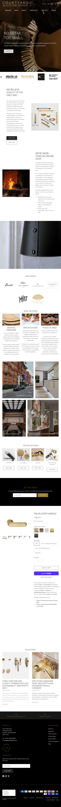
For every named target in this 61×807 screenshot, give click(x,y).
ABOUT (24, 10)
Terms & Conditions (53, 741)
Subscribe (43, 495)
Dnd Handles (39, 521)
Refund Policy (52, 739)
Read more (5, 704)
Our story (11, 138)
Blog (49, 744)
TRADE (53, 10)
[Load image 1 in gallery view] (16, 523)
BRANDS (8, 10)
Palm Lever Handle (45, 513)
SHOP (16, 10)
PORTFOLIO (34, 10)
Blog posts (30, 650)
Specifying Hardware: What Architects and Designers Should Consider (43, 684)
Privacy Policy (52, 736)
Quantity (36, 557)
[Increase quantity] (41, 561)
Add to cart (46, 568)
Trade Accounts (52, 734)
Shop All (8, 52)
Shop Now (11, 142)
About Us (50, 729)
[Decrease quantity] (35, 561)
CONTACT (44, 10)
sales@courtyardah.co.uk (10, 740)
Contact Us (51, 731)
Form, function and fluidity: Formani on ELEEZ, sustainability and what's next (15, 684)
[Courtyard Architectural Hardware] (15, 4)
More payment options (46, 577)
